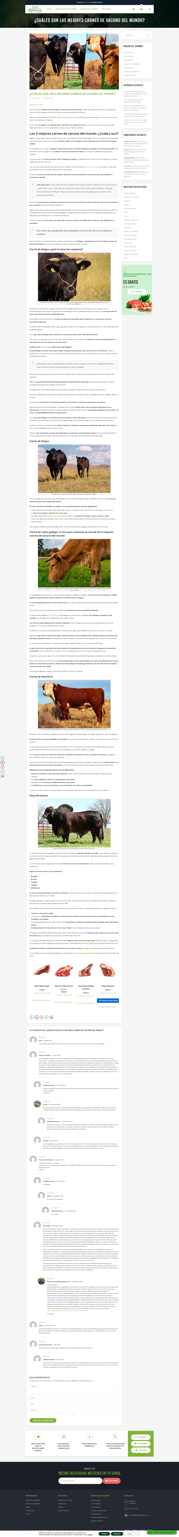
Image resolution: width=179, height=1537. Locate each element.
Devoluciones (29, 1510)
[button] (44, 970)
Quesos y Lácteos (130, 250)
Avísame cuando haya (108, 1001)
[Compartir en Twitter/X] (36, 1017)
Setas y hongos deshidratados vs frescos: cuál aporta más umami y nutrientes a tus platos (135, 108)
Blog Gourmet (48, 98)
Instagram (142, 1444)
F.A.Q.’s (27, 1514)
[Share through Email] (51, 1017)
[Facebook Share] (31, 1017)
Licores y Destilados (130, 235)
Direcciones (62, 1504)
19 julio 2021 (35, 98)
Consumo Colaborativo (131, 64)
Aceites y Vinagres (130, 193)
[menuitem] (49, 9)
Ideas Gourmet (129, 68)
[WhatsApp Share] (46, 1017)
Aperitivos (127, 201)
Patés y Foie (128, 243)
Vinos (125, 258)
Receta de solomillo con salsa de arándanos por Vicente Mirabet (135, 152)
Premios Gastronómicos (132, 72)
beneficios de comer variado (96, 125)
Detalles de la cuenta (65, 1500)
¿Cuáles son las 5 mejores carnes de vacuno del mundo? (73, 93)
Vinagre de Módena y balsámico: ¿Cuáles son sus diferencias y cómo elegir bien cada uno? (136, 94)
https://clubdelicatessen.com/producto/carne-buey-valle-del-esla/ (68, 1311)
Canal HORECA (129, 56)
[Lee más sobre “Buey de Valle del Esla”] (64, 979)
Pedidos (61, 1507)
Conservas (127, 228)
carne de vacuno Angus (56, 516)
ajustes (90, 1535)
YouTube (142, 1450)
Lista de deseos (63, 1510)
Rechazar (117, 1534)
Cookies (28, 1507)
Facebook (142, 1437)
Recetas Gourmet (130, 75)
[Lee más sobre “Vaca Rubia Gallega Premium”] (86, 979)
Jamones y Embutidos (131, 231)
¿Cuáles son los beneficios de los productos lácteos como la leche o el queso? (136, 143)
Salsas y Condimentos (131, 254)
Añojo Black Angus (42, 986)
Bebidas (126, 205)
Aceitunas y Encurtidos (131, 197)
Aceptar (104, 1534)
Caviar (126, 216)
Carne (126, 212)
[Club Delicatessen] (35, 9)
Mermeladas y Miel (130, 239)
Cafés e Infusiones (130, 208)
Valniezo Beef (46, 993)
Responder (42, 1037)
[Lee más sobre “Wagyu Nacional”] (108, 979)
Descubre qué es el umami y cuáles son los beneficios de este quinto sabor (136, 122)
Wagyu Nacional (108, 986)
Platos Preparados (130, 247)
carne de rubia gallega (93, 167)
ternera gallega (88, 943)
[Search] (133, 9)
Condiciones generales (32, 1500)
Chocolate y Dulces (130, 224)
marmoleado (46, 347)
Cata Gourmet (128, 60)
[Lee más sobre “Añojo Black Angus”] (42, 979)
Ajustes (129, 1534)
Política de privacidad (32, 1504)
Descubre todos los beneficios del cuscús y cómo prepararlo (136, 174)
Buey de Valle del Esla (64, 986)
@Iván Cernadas (37, 105)
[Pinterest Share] (41, 1017)
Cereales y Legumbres (131, 220)
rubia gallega (53, 615)
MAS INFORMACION (137, 291)
